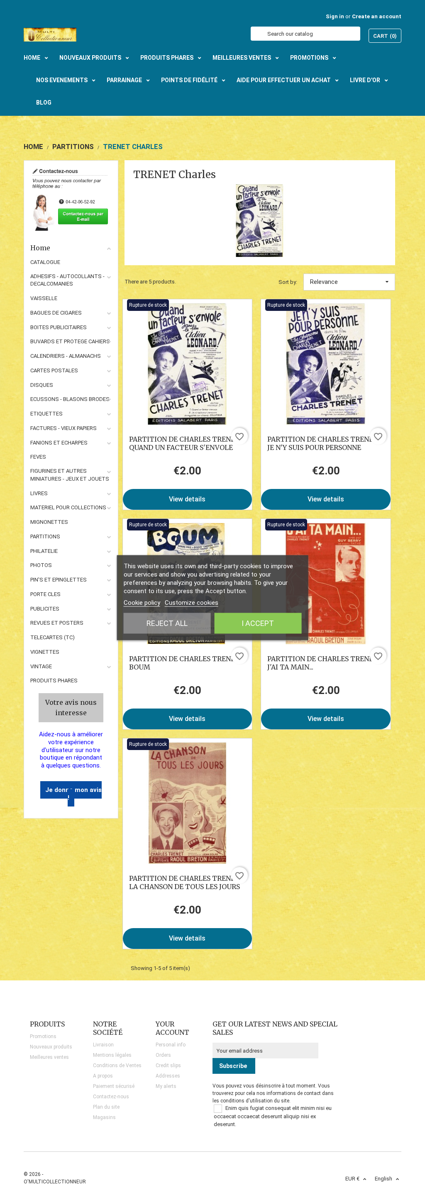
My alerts (166, 1086)
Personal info (171, 1045)
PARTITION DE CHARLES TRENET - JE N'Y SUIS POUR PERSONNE (325, 443)
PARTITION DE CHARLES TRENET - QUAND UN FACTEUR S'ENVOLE (187, 443)
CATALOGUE (45, 262)
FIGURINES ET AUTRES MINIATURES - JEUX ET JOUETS (69, 475)
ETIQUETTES (46, 414)
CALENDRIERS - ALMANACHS (65, 356)
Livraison (103, 1045)
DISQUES (41, 385)
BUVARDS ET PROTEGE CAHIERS (70, 341)
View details (187, 499)
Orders (163, 1055)
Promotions (43, 1036)
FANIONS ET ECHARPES (59, 443)
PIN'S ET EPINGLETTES (58, 580)
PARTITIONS (45, 536)
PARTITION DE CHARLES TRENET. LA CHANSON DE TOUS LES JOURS (185, 882)
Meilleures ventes (49, 1057)
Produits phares (54, 680)
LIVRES (39, 493)
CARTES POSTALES (54, 370)
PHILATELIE (44, 551)
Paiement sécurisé (113, 1086)
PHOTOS (41, 565)
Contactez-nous (111, 1097)
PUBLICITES (44, 609)
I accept (258, 622)
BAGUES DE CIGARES (56, 313)
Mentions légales (112, 1055)
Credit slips (168, 1065)
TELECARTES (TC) (52, 637)
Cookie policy (142, 602)
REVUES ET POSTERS (56, 623)
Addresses (168, 1076)
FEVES (38, 457)
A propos (103, 1076)
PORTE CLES (45, 594)
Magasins (104, 1117)
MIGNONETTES (49, 522)
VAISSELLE (43, 298)
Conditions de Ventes (117, 1065)
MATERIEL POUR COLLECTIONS (68, 507)
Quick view (187, 364)
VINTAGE (41, 666)
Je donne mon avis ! (73, 794)
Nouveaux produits (51, 1047)
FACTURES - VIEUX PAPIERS (63, 428)
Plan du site (106, 1107)
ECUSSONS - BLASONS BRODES (70, 399)
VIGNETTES (44, 652)
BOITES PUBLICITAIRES (58, 327)
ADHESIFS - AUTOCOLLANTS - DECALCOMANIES (67, 280)
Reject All (167, 622)
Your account (172, 1028)
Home (40, 248)
